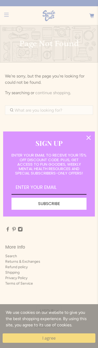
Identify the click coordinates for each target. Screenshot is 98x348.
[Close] (88, 137)
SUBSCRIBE (49, 204)
